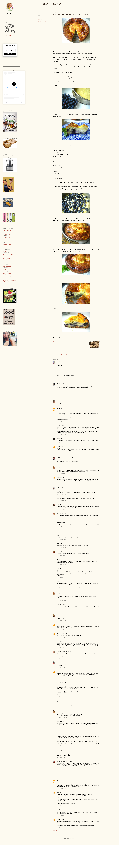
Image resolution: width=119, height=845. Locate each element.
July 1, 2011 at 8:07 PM (61, 500)
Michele (59, 551)
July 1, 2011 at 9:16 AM (61, 421)
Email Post (58, 352)
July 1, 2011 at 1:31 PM (61, 442)
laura (58, 671)
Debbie (58, 361)
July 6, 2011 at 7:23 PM (61, 620)
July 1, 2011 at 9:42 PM (61, 509)
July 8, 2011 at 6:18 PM (61, 629)
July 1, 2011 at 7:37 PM (61, 483)
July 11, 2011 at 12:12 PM (61, 637)
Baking (39, 17)
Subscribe (10, 54)
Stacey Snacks (51, 4)
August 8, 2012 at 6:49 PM (62, 769)
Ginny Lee (59, 543)
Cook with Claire (61, 615)
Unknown (59, 780)
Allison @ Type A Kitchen (63, 651)
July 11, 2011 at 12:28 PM (61, 647)
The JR (58, 408)
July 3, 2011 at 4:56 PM (61, 547)
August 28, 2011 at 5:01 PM (62, 717)
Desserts (40, 19)
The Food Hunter (61, 624)
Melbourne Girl (60, 487)
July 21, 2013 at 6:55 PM (61, 788)
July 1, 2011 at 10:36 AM (61, 434)
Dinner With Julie (7, 266)
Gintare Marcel (73, 841)
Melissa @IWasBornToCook (63, 401)
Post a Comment (57, 830)
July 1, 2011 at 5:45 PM (61, 473)
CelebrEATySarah (61, 393)
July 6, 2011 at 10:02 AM (61, 600)
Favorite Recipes (42, 21)
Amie (58, 662)
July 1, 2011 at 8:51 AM (61, 389)
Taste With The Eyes (8, 230)
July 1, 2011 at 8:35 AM (61, 380)
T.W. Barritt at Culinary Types (63, 457)
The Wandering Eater (8, 263)
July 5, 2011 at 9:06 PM (61, 564)
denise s (59, 446)
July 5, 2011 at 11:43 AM (61, 555)
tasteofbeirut (60, 522)
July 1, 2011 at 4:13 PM (61, 463)
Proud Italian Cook (61, 513)
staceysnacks (15, 102)
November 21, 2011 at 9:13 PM (62, 727)
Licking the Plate (7, 273)
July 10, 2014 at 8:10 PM (61, 815)
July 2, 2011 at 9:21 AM (61, 518)
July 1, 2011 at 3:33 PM (61, 454)
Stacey (58, 750)
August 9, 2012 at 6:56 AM (62, 776)
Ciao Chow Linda (7, 269)
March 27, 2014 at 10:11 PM (62, 805)
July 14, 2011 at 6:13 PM (61, 667)
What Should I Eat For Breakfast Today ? (8, 259)
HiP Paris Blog (6, 237)
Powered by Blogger (70, 838)
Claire (58, 568)
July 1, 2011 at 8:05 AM (61, 367)
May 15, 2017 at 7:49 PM (61, 827)
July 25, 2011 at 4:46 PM (61, 707)
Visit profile (9, 35)
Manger (5, 251)
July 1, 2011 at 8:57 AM (61, 397)
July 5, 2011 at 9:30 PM (61, 577)
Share (54, 341)
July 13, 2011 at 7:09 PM (61, 658)
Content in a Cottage (8, 248)
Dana (58, 641)
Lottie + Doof (6, 241)
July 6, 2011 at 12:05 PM (61, 611)
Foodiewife (59, 477)
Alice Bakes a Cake (7, 244)
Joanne (58, 438)
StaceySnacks (60, 682)
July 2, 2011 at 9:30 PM (61, 539)
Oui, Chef (59, 559)
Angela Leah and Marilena (63, 761)
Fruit (39, 23)
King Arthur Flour (83, 145)
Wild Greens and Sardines (9, 276)
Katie (58, 504)
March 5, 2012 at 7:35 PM (62, 746)
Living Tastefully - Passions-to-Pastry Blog (9, 281)
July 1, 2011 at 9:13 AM (61, 405)
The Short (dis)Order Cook (63, 384)
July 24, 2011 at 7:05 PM (61, 697)
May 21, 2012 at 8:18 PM (61, 757)
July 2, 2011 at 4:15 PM (61, 527)
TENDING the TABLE (8, 254)
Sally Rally (59, 819)
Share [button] (39, 12)
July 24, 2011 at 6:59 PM (61, 678)
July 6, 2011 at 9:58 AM (61, 589)
